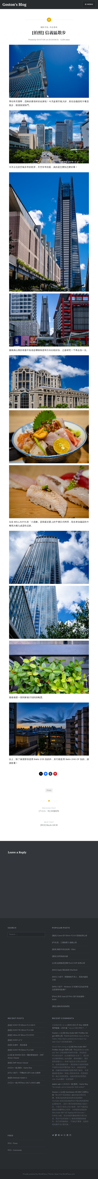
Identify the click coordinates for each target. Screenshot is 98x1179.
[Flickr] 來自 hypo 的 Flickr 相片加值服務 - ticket (68, 997)
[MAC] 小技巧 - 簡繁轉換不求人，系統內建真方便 (70, 978)
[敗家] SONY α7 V (15, 1040)
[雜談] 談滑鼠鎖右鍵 (60, 956)
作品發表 (54, 27)
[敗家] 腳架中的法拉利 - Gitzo (63, 949)
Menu (90, 4)
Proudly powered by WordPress (35, 1174)
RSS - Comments (15, 1150)
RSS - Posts (13, 1143)
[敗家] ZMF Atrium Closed (18, 1063)
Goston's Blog (14, 4)
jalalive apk (56, 1084)
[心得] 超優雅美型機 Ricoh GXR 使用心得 (68, 963)
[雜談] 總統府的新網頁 (61, 1006)
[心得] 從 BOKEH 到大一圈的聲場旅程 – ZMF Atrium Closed (26, 1056)
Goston (41, 40)
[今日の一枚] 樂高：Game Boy (20, 1068)
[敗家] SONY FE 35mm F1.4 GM (21, 1030)
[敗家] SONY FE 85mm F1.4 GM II (21, 1025)
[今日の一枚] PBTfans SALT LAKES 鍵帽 (24, 1083)
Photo (49, 790)
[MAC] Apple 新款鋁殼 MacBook (65, 970)
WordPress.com (69, 1174)
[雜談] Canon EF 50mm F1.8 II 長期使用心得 (69, 936)
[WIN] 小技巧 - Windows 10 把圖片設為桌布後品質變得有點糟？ (70, 988)
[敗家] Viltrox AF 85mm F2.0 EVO (21, 1035)
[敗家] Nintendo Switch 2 (17, 1078)
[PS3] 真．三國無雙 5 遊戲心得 (64, 942)
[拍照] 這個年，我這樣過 (17, 1045)
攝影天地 (44, 27)
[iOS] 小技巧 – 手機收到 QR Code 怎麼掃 (24, 1073)
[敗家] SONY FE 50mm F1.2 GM (21, 1050)
